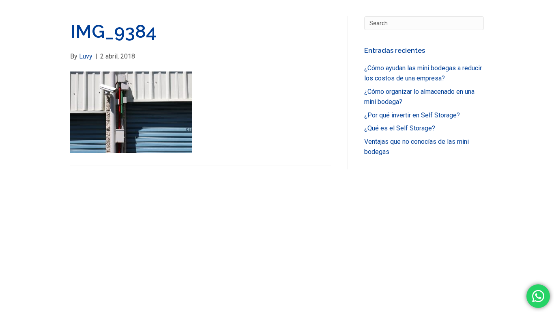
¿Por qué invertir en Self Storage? (412, 115)
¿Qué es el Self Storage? (399, 128)
